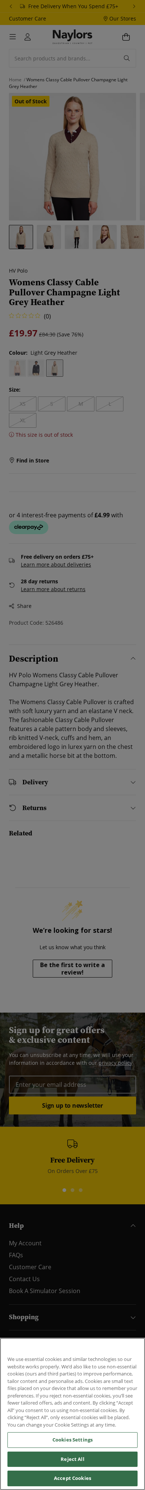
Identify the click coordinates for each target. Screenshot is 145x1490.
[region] (72, 1414)
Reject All (72, 1459)
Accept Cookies (72, 1478)
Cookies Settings (72, 1439)
